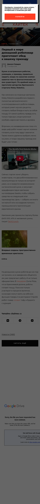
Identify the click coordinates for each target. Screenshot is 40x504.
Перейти (20, 16)
